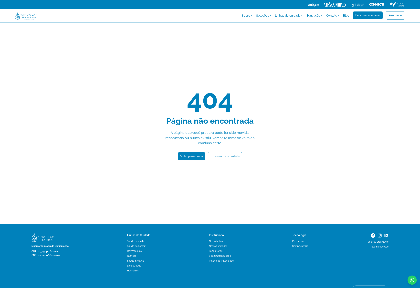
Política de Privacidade (221, 260)
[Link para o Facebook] (373, 235)
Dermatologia (134, 251)
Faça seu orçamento (377, 241)
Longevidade (134, 265)
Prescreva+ (298, 241)
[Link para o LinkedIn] (386, 235)
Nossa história (216, 241)
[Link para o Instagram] (379, 235)
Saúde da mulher (136, 241)
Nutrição (131, 256)
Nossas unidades (218, 246)
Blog (346, 15)
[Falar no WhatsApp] (412, 280)
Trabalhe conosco (378, 246)
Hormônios (133, 270)
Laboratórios (215, 251)
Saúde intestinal (135, 260)
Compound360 (300, 246)
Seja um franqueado (220, 256)
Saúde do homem (136, 246)
